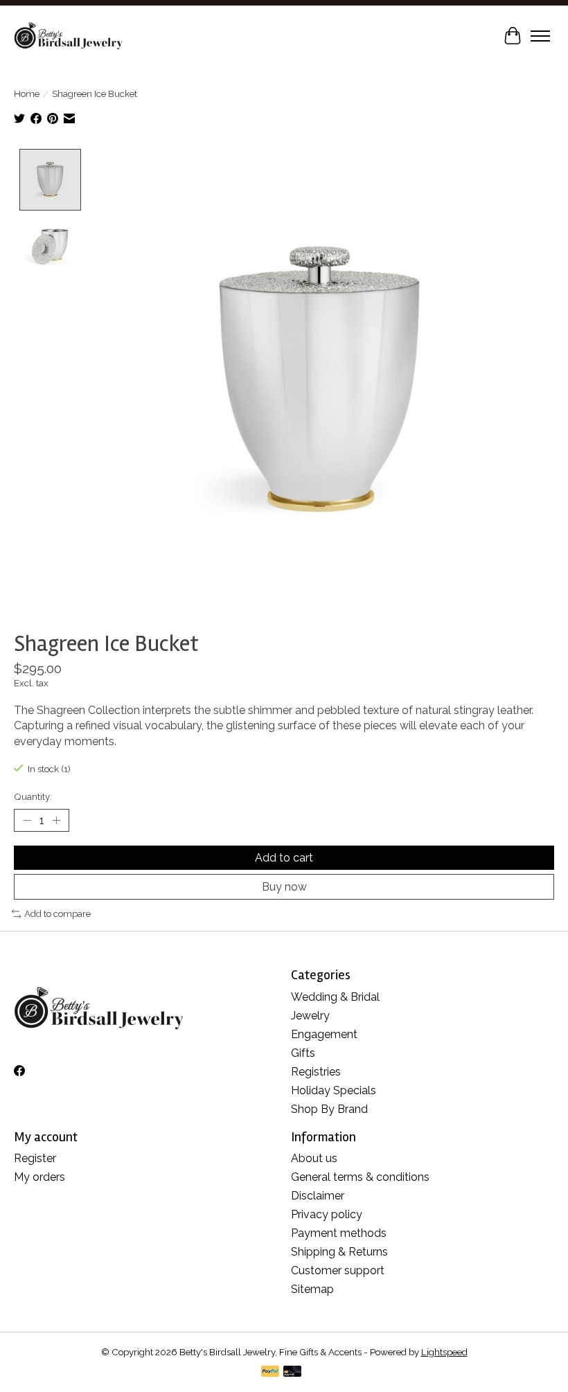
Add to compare (57, 913)
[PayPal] (270, 1372)
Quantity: (33, 796)
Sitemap (312, 1289)
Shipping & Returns (339, 1251)
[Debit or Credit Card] (292, 1372)
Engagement (324, 1034)
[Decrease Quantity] (27, 821)
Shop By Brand (329, 1109)
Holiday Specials (333, 1090)
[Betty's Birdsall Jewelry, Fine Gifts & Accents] (68, 36)
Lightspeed (444, 1351)
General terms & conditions (360, 1177)
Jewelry (310, 1015)
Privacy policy (326, 1214)
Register (35, 1158)
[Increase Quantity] (56, 821)
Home (26, 93)
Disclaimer (317, 1195)
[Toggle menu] (540, 36)
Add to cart (284, 857)
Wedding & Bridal (335, 996)
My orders (39, 1177)
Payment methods (339, 1233)
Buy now (284, 886)
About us (314, 1158)
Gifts (303, 1053)
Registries (316, 1071)
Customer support (337, 1270)
